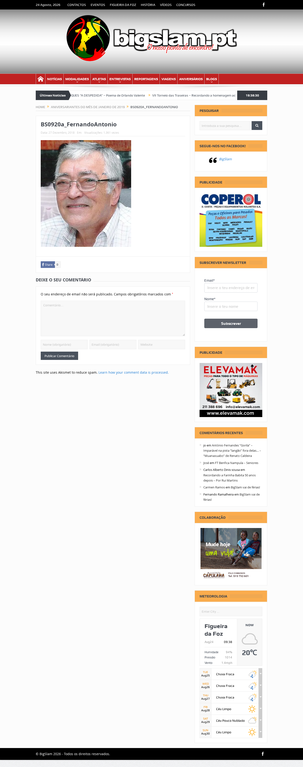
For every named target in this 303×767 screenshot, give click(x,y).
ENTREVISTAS (120, 79)
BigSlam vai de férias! (245, 487)
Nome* (209, 299)
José (206, 463)
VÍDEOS (166, 5)
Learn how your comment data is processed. (133, 372)
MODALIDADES (77, 79)
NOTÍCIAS (54, 79)
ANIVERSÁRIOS (191, 79)
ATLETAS (99, 79)
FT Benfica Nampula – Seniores (236, 463)
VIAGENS (168, 79)
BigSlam (225, 159)
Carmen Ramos (214, 487)
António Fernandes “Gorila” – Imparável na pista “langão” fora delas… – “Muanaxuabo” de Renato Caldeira (232, 450)
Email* (209, 280)
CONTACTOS (76, 5)
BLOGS (211, 79)
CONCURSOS (185, 5)
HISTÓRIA (148, 5)
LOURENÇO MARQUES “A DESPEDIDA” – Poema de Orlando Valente (78, 95)
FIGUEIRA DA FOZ (123, 5)
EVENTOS (98, 5)
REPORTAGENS (146, 79)
